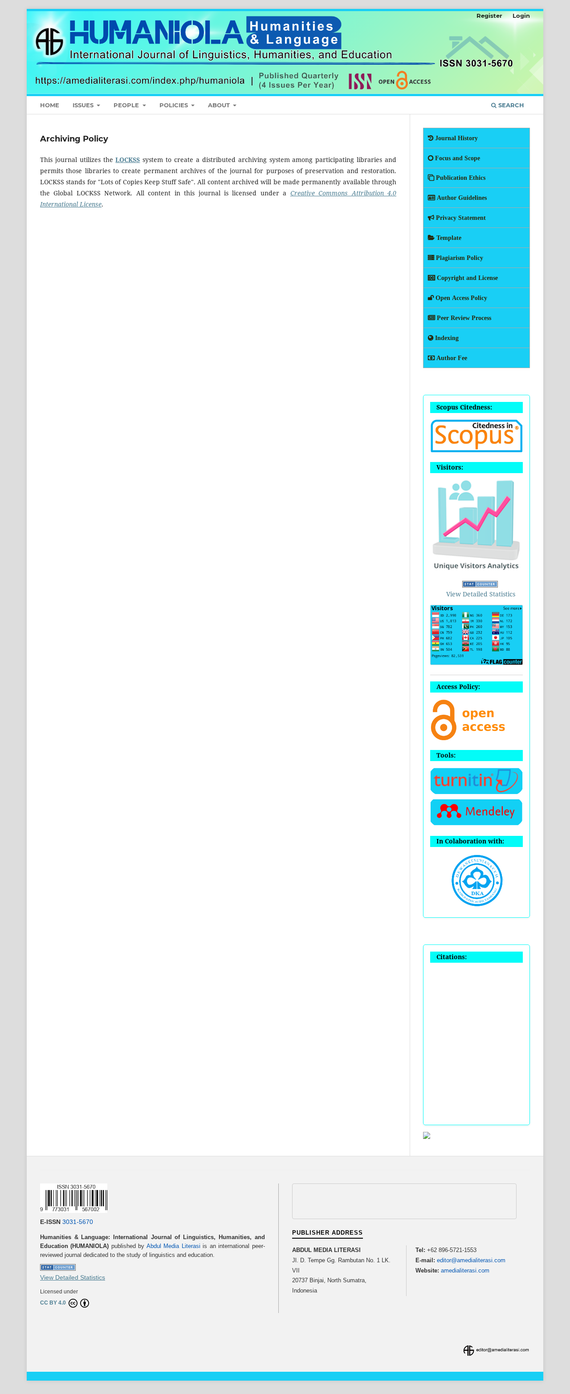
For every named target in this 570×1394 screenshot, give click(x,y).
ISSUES (84, 105)
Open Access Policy (460, 298)
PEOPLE (127, 105)
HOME (49, 105)
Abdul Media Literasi (173, 1246)
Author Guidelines (461, 198)
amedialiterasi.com (465, 1271)
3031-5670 (77, 1221)
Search (510, 105)
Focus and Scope (456, 158)
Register (489, 15)
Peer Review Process (463, 318)
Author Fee (451, 358)
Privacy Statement (460, 218)
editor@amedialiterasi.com (471, 1260)
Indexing (446, 338)
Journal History (455, 138)
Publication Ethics (459, 177)
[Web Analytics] (480, 585)
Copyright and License (466, 278)
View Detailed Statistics (480, 594)
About (220, 105)
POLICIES (174, 105)
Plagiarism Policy (458, 258)
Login (521, 15)
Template (448, 238)
